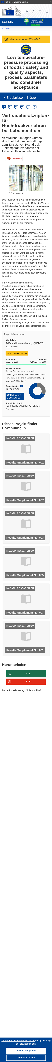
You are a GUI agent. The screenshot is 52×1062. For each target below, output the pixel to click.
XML (28, 673)
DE (4, 107)
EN (10, 107)
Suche (40, 12)
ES (16, 107)
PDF (28, 681)
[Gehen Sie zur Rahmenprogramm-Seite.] (26, 49)
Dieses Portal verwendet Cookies (18, 1040)
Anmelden (27, 12)
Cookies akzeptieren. (26, 1050)
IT (28, 107)
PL (35, 107)
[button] (34, 12)
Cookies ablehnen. (26, 1057)
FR (22, 107)
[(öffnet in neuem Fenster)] (11, 10)
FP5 (8, 28)
